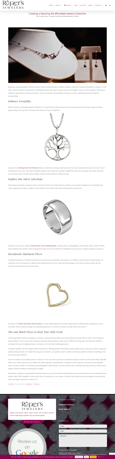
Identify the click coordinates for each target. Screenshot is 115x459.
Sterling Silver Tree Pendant (28, 168)
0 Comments (36, 384)
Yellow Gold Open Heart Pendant (30, 324)
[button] (109, 5)
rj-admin (12, 384)
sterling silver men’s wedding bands (43, 246)
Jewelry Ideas (29, 384)
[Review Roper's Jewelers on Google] (27, 429)
